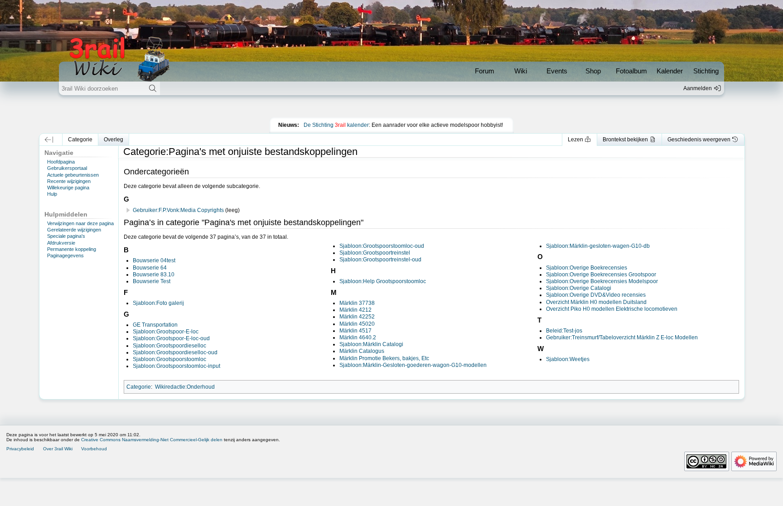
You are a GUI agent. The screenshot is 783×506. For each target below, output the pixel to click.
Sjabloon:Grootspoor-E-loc (165, 331)
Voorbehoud (94, 448)
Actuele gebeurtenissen (73, 175)
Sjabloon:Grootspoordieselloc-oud (175, 352)
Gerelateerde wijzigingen (74, 229)
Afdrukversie (61, 243)
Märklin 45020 (357, 324)
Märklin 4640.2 (357, 337)
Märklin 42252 (357, 316)
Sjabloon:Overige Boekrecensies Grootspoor (601, 274)
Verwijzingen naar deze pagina (80, 223)
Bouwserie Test (151, 281)
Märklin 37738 (357, 303)
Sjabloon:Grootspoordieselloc (169, 345)
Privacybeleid (20, 448)
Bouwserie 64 (150, 268)
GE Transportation (155, 325)
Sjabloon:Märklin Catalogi (371, 344)
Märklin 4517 (355, 331)
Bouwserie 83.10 (153, 274)
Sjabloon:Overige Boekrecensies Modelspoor (602, 281)
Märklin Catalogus (361, 351)
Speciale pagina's (66, 236)
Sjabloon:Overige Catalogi (578, 288)
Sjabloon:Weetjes (568, 359)
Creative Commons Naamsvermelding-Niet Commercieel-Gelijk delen (151, 439)
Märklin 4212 (355, 310)
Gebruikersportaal (67, 168)
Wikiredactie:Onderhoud (185, 387)
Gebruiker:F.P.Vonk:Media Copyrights (178, 210)
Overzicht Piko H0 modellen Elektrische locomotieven (611, 309)
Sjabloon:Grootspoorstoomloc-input (176, 366)
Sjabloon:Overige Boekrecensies (586, 268)
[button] (48, 139)
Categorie (138, 387)
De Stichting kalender (336, 125)
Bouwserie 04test (154, 260)
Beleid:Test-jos (564, 331)
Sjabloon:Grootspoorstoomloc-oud (381, 246)
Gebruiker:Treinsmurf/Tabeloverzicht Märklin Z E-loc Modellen (622, 337)
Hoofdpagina (61, 161)
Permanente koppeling (71, 249)
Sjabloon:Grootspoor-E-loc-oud (171, 338)
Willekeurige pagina (68, 187)
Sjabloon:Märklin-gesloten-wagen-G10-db (598, 246)
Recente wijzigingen (69, 181)
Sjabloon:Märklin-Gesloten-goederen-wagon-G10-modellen (413, 365)
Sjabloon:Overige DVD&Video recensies (596, 295)
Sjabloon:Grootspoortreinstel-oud (380, 259)
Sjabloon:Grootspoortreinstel (374, 253)
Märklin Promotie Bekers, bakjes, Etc (384, 358)
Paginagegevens (65, 255)
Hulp (52, 194)
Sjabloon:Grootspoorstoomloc (169, 359)
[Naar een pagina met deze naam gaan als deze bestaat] (152, 88)
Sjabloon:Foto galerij (158, 303)
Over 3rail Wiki (57, 448)
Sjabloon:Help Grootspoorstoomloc (382, 281)
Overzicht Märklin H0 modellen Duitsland (596, 302)
